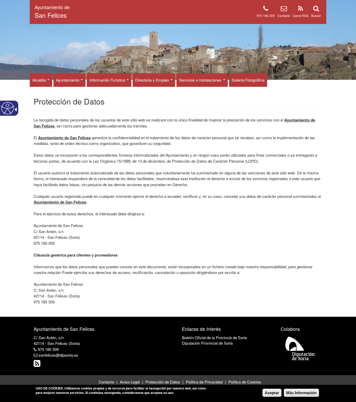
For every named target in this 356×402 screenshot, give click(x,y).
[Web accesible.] (7, 108)
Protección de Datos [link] (162, 382)
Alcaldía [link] (39, 80)
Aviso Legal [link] (130, 382)
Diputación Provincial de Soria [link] (207, 343)
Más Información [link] (301, 393)
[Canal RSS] (300, 9)
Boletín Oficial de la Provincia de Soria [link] (214, 337)
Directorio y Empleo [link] (152, 80)
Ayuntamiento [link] (68, 80)
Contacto (283, 15)
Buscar (316, 15)
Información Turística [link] (107, 80)
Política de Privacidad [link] (204, 382)
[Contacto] (284, 9)
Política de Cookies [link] (244, 382)
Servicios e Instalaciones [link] (201, 80)
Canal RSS (301, 15)
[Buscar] (316, 9)
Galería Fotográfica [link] (248, 80)
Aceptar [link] (272, 393)
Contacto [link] (106, 382)
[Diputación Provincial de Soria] (300, 348)
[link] (38, 364)
